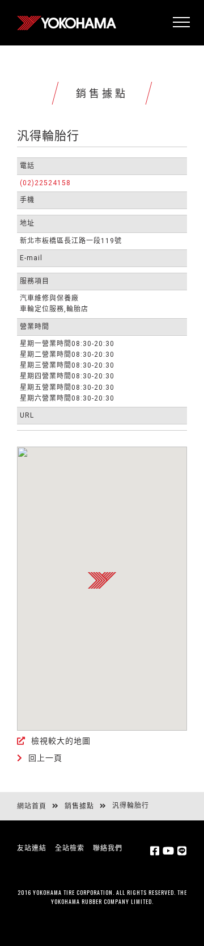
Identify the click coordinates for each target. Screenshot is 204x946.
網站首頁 (31, 806)
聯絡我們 (107, 848)
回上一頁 (45, 757)
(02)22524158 (45, 183)
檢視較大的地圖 (61, 740)
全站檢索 (69, 848)
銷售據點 (79, 806)
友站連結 (31, 848)
